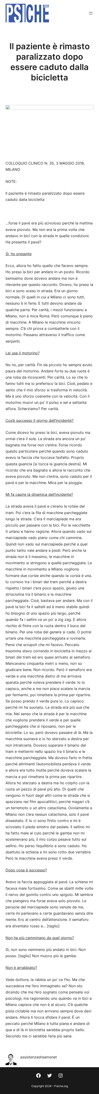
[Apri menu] (90, 13)
